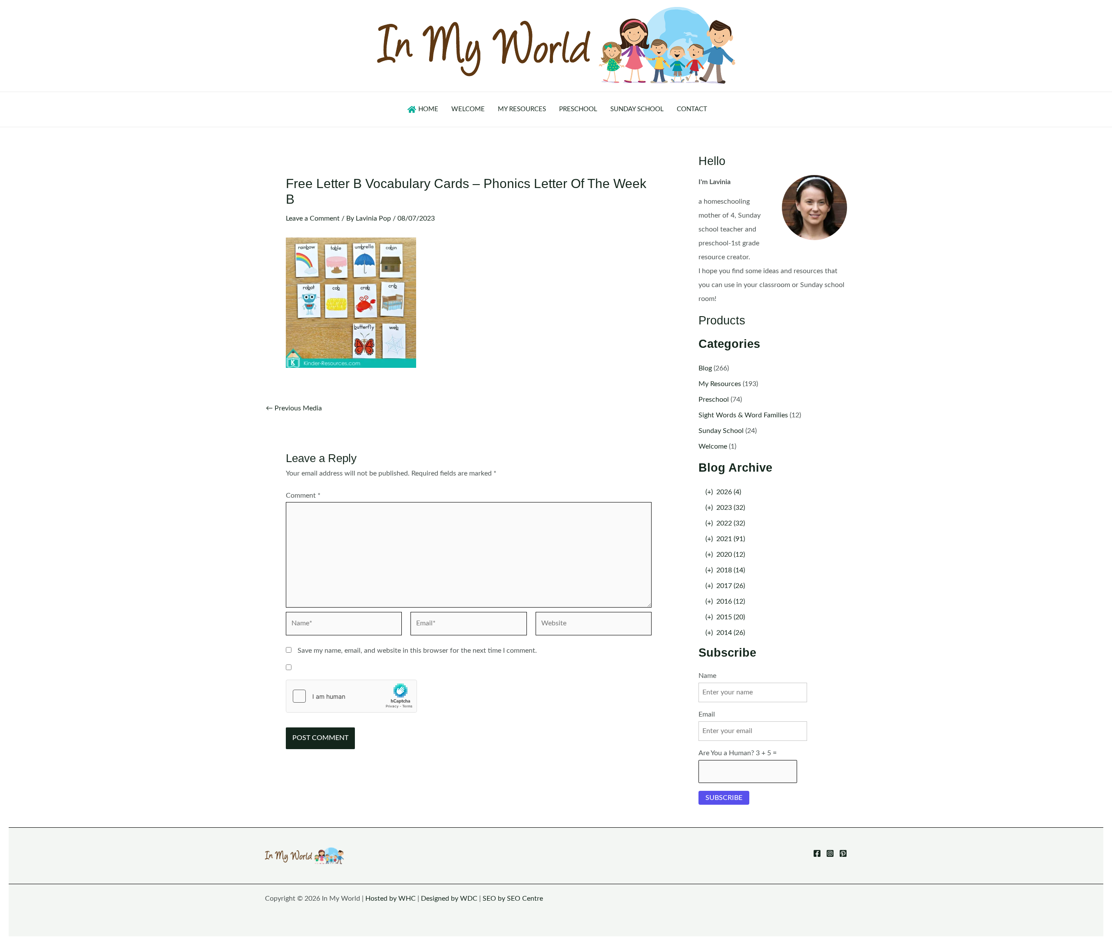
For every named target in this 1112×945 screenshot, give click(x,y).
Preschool (713, 399)
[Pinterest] (843, 853)
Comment (303, 495)
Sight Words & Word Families (743, 415)
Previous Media (294, 408)
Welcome (712, 446)
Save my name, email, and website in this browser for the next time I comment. (417, 650)
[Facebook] (817, 853)
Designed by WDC (449, 898)
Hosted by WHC (390, 898)
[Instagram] (830, 853)
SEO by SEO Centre (513, 898)
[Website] (594, 625)
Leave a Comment (313, 218)
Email (706, 714)
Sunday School (721, 430)
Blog (705, 368)
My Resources (719, 383)
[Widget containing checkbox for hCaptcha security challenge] (351, 696)
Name (707, 675)
